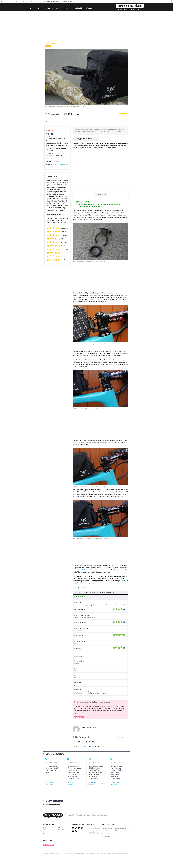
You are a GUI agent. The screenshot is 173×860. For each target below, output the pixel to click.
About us (46, 827)
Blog (59, 832)
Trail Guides (61, 829)
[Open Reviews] (52, 8)
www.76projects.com (61, 165)
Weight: (49, 161)
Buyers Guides (47, 834)
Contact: (50, 165)
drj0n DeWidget (80, 570)
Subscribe (79, 717)
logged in (85, 746)
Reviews (45, 832)
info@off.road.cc (123, 828)
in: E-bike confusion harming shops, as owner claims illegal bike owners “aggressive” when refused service (72, 783)
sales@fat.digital (122, 831)
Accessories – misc (80, 596)
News (44, 829)
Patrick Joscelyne (89, 727)
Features (60, 827)
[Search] (2, 1)
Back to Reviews (51, 43)
